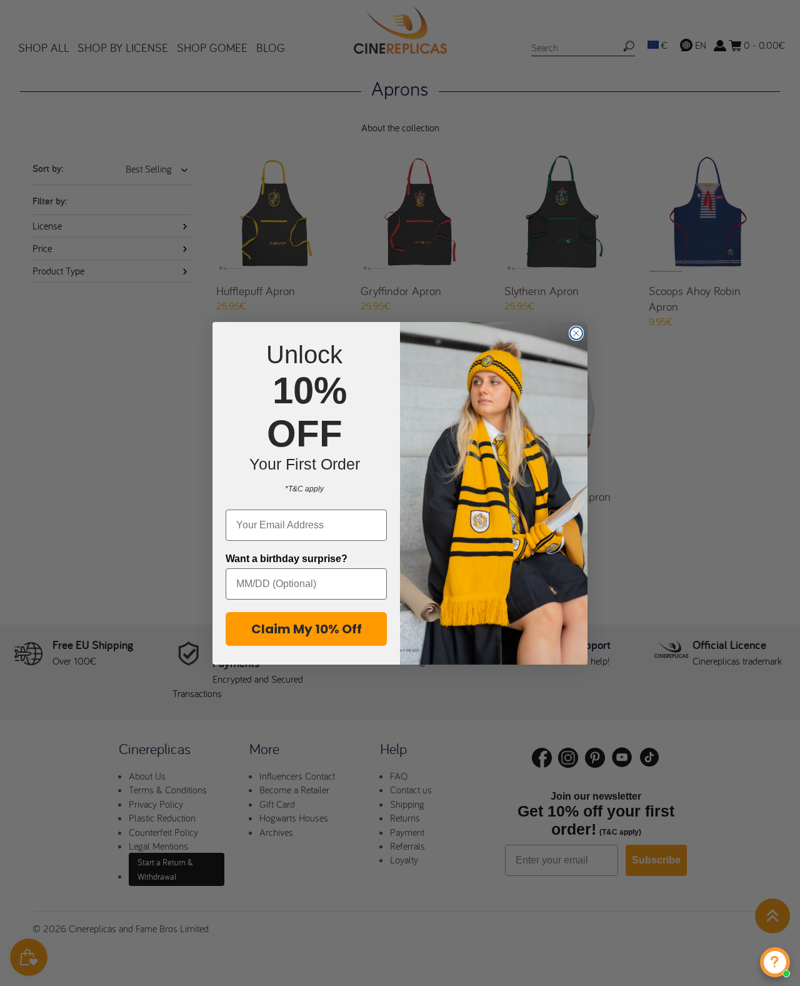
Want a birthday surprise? (287, 558)
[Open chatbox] (775, 962)
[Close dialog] (576, 333)
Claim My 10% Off (306, 629)
